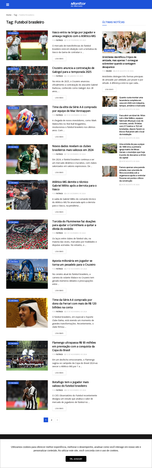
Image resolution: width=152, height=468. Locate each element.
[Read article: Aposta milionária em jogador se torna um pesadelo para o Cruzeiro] (27, 274)
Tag (15, 15)
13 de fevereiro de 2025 (76, 40)
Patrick (59, 40)
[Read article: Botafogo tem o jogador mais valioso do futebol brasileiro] (27, 395)
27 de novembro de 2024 (76, 269)
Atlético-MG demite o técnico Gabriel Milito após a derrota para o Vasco (74, 185)
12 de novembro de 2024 (76, 354)
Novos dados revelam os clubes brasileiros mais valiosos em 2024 (72, 147)
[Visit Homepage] (78, 4)
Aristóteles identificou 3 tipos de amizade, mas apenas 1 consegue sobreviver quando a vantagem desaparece (120, 62)
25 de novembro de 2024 (76, 311)
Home (8, 15)
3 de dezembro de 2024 (76, 233)
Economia (13, 33)
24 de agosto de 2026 (124, 71)
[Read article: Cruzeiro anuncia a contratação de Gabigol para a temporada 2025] (27, 81)
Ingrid (109, 71)
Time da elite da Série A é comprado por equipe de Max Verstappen (74, 108)
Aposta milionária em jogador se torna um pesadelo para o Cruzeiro (73, 262)
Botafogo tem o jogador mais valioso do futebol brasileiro (70, 383)
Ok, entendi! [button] (76, 459)
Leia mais (60, 58)
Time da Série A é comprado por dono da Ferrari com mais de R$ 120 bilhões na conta (74, 303)
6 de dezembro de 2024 (76, 193)
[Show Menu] (7, 4)
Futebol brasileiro (26, 15)
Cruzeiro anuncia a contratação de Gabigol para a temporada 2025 (73, 69)
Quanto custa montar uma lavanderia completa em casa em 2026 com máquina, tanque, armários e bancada (132, 101)
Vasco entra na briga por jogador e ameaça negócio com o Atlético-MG (74, 34)
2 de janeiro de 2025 (74, 76)
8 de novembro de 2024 (76, 390)
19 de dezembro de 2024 (76, 115)
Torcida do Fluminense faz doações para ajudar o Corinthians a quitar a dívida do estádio (74, 225)
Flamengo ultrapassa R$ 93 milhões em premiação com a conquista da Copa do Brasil (74, 346)
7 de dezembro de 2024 (76, 154)
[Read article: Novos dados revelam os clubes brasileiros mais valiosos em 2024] (27, 159)
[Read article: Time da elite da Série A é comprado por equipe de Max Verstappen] (27, 120)
